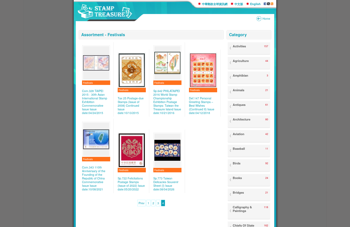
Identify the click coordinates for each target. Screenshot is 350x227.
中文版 (239, 4)
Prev (141, 203)
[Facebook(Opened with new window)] (265, 4)
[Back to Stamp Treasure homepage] (105, 16)
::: (193, 3)
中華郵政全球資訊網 (214, 4)
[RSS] (272, 4)
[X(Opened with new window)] (268, 4)
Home (266, 18)
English (255, 4)
